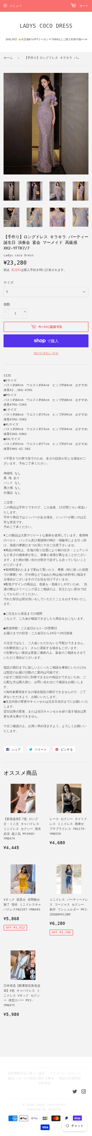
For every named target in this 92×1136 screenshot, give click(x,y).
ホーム (8, 57)
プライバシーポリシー (65, 1073)
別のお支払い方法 (46, 353)
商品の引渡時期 (70, 1078)
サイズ (8, 282)
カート (82, 6)
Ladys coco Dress (46, 26)
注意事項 (44, 1083)
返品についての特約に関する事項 (31, 1078)
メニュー (15, 6)
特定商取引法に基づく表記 (26, 1073)
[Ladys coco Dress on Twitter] (74, 1092)
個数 (7, 304)
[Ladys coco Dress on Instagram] (83, 1092)
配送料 (16, 270)
